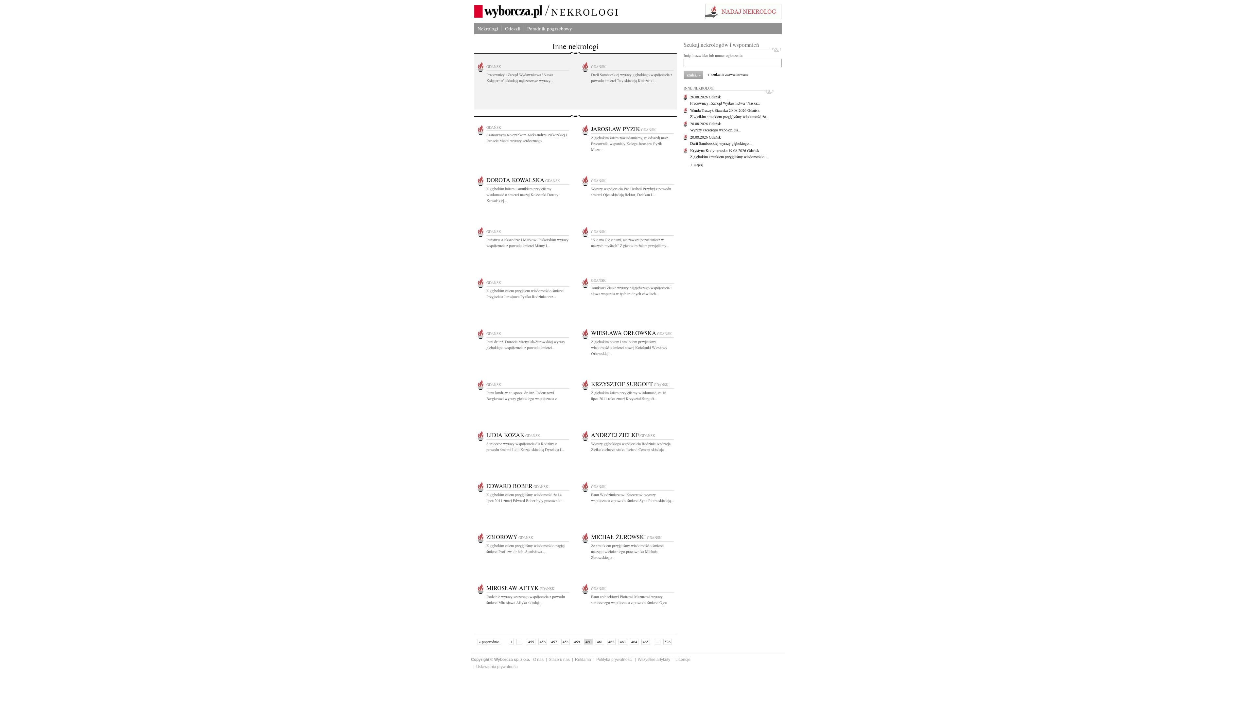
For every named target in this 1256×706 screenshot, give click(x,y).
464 (634, 641)
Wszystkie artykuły (654, 659)
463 (623, 641)
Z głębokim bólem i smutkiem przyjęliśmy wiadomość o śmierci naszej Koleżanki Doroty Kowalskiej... (522, 194)
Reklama (583, 659)
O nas (538, 659)
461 (600, 641)
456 (543, 641)
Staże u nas (559, 659)
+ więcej (696, 164)
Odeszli (512, 28)
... (519, 641)
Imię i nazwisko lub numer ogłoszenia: (713, 55)
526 (668, 641)
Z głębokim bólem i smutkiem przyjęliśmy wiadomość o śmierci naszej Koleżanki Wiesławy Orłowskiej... (629, 347)
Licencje (682, 659)
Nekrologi (488, 28)
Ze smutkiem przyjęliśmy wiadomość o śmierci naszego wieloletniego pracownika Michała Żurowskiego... (627, 551)
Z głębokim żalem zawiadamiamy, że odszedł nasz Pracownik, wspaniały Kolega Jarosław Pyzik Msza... (629, 143)
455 (531, 641)
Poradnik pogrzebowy (549, 28)
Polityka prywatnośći (614, 659)
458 (565, 641)
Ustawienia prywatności (497, 666)
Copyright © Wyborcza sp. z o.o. (500, 659)
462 (611, 641)
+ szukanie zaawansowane (727, 74)
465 (646, 641)
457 (554, 641)
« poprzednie (489, 641)
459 (577, 641)
